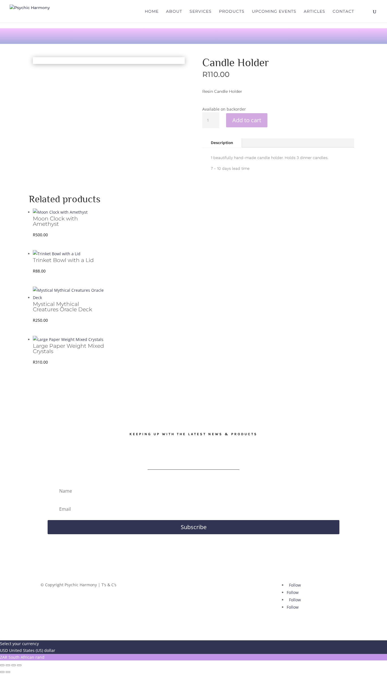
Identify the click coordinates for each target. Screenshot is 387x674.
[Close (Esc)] (19, 665)
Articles (314, 11)
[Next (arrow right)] (8, 672)
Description (222, 142)
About (174, 11)
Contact (343, 11)
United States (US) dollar (32, 650)
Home (152, 11)
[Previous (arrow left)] (2, 672)
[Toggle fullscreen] (8, 665)
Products (231, 11)
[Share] (13, 665)
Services (201, 11)
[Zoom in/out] (2, 665)
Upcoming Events (274, 11)
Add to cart (246, 120)
